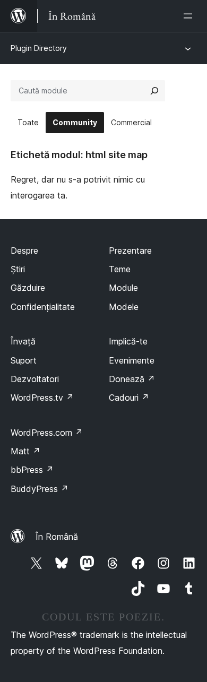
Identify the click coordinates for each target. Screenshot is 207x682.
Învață (23, 341)
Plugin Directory (39, 48)
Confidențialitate (43, 306)
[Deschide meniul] (190, 16)
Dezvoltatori (35, 379)
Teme (120, 269)
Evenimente (131, 360)
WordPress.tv (42, 397)
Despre (24, 250)
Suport (24, 360)
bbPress (32, 469)
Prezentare (130, 250)
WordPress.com (47, 432)
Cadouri (129, 397)
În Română (57, 536)
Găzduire (28, 287)
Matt (25, 451)
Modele (124, 306)
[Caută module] (154, 90)
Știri (18, 269)
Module (123, 287)
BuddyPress (39, 489)
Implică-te (128, 341)
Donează (132, 379)
